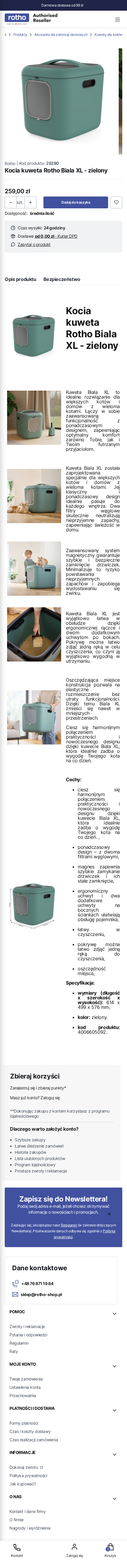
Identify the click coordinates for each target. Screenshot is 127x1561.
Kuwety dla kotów (108, 34)
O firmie (16, 1519)
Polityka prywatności (28, 1475)
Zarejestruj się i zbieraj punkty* (38, 1087)
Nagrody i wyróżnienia (29, 1527)
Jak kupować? (22, 1483)
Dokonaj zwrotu (24, 1467)
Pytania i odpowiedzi (28, 1334)
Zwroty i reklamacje (27, 1326)
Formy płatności (23, 1423)
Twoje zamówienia (26, 1378)
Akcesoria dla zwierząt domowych (60, 34)
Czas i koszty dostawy (30, 1431)
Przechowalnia (22, 1395)
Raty (13, 1351)
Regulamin (69, 1225)
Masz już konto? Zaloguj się (35, 1097)
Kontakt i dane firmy (27, 1511)
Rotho (10, 163)
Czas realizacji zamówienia (33, 1439)
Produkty (20, 34)
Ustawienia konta (24, 1387)
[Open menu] (117, 18)
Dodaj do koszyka (75, 202)
